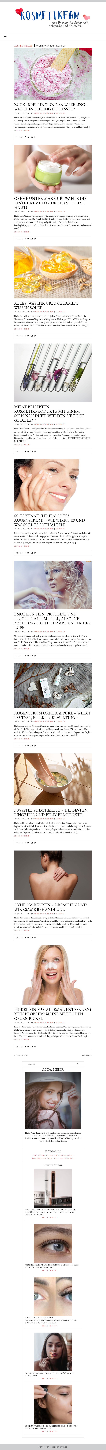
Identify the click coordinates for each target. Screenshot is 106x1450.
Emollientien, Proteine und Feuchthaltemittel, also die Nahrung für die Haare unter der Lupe (52, 621)
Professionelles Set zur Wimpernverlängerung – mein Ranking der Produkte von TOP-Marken (50, 1320)
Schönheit (69, 1158)
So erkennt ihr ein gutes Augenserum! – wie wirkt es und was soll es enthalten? (49, 520)
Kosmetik (50, 1155)
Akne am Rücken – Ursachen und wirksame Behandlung (50, 907)
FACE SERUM (39, 1155)
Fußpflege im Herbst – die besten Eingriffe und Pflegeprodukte (51, 812)
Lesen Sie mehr (22, 130)
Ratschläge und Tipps (42, 1158)
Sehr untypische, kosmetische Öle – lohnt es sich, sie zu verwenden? (51, 1427)
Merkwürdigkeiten (44, 113)
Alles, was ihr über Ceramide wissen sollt (46, 305)
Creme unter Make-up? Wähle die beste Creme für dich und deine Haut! (50, 203)
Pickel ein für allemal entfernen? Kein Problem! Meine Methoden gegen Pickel (53, 1014)
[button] (53, 37)
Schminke (60, 113)
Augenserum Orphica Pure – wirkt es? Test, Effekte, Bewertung (52, 715)
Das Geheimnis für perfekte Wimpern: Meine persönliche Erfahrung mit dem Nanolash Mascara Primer (50, 1212)
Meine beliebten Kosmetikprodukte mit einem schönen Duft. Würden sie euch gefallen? (49, 414)
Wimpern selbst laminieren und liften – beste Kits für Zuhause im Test (52, 1266)
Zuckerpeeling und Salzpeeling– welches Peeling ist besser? (51, 107)
